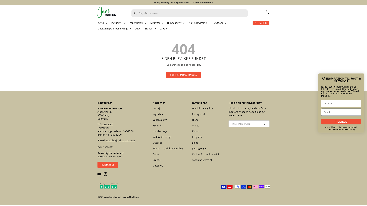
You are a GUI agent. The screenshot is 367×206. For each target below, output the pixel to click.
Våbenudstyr (136, 22)
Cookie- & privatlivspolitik (205, 154)
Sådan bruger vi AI (202, 160)
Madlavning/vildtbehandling (112, 28)
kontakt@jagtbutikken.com (120, 140)
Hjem (195, 119)
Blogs (195, 142)
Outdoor (218, 22)
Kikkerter (155, 22)
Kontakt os (107, 164)
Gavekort (164, 28)
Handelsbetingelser (202, 108)
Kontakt (196, 131)
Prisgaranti (198, 137)
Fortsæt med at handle (183, 74)
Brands (149, 28)
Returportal (198, 114)
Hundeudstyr (174, 22)
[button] (268, 12)
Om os (195, 125)
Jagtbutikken (109, 197)
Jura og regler (199, 148)
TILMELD (341, 121)
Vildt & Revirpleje (198, 22)
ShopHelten (134, 197)
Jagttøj (100, 22)
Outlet (138, 28)
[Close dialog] (361, 76)
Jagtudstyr (116, 22)
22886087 (107, 124)
